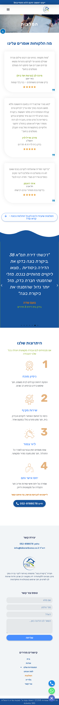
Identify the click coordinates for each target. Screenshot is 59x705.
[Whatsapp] (52, 691)
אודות (28, 663)
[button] (8, 9)
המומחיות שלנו (30, 667)
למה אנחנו (28, 671)
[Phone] (52, 683)
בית (28, 659)
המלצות (28, 675)
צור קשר (28, 683)
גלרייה (28, 679)
